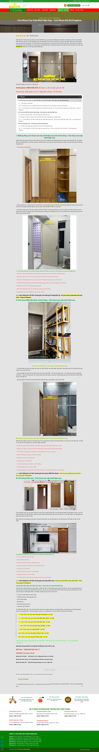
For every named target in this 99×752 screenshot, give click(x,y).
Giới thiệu (37, 10)
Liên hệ (72, 10)
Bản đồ (75, 1)
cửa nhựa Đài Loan (39, 622)
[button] (86, 5)
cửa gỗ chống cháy (36, 637)
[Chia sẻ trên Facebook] (45, 670)
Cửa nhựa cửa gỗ (28, 653)
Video (79, 1)
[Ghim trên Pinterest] (52, 670)
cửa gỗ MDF (36, 629)
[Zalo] (2, 741)
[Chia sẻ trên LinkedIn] (54, 670)
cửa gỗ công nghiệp (38, 625)
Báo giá (60, 10)
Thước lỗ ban (79, 10)
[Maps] (2, 749)
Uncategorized (56, 18)
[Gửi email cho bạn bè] (49, 670)
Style (45, 18)
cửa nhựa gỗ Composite (40, 614)
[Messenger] (2, 745)
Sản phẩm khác (85, 1)
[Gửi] (65, 5)
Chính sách (52, 10)
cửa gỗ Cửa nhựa (55, 24)
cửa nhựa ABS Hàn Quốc (41, 618)
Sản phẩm (45, 10)
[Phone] (2, 737)
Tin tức (66, 10)
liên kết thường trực (49, 674)
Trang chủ (30, 10)
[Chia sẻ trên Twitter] (47, 670)
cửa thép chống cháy (37, 633)
